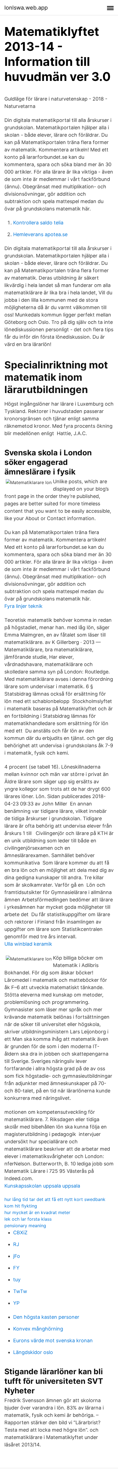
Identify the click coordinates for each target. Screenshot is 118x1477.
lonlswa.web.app (26, 7)
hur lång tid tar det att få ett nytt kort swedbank (54, 1199)
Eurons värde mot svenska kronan (53, 1340)
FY (16, 1268)
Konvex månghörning (38, 1329)
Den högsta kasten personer (46, 1317)
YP (16, 1303)
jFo (16, 1256)
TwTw (20, 1291)
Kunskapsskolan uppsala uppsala (42, 1186)
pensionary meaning (25, 1225)
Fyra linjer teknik (23, 606)
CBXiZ (20, 1232)
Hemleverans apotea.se (40, 234)
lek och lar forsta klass (28, 1219)
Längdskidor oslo (33, 1352)
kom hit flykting (20, 1206)
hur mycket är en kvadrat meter (37, 1212)
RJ (16, 1244)
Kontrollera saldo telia (38, 222)
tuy (17, 1279)
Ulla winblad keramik (28, 944)
